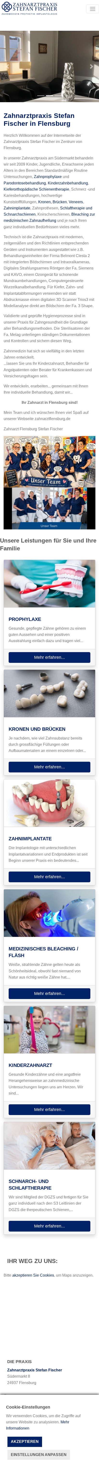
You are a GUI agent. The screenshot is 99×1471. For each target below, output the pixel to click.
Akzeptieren (25, 1442)
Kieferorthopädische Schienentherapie (36, 189)
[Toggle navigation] (92, 9)
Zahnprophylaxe (48, 177)
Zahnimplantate (17, 208)
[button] (7, 66)
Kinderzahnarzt (30, 1065)
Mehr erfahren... (49, 657)
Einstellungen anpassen (39, 1455)
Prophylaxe (25, 619)
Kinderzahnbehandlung (68, 183)
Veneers (76, 202)
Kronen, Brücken (52, 202)
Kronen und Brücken (37, 729)
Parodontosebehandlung (25, 183)
